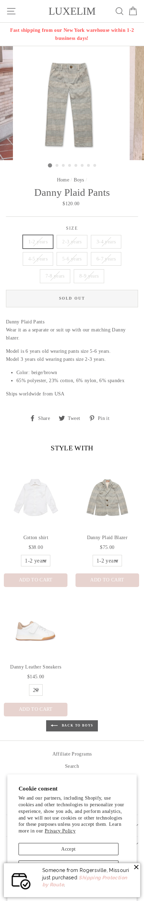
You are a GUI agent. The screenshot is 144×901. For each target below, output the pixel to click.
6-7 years (106, 259)
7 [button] (89, 165)
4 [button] (70, 165)
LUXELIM (72, 11)
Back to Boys (76, 725)
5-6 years (71, 259)
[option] (72, 34)
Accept (68, 849)
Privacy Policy (60, 831)
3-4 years (106, 241)
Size (72, 228)
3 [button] (63, 165)
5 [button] (76, 165)
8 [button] (95, 165)
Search (72, 766)
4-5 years (38, 259)
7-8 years (55, 276)
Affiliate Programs (72, 754)
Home (63, 180)
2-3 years (71, 241)
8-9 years (89, 276)
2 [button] (57, 165)
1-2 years (38, 241)
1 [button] (50, 165)
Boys (79, 180)
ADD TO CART (36, 579)
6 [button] (82, 165)
